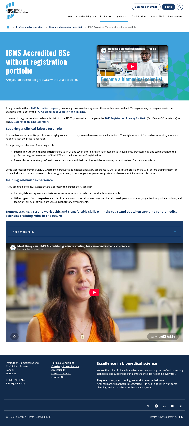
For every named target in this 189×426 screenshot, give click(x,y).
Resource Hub (175, 16)
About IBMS (157, 16)
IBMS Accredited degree (44, 108)
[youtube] (172, 406)
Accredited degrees (85, 16)
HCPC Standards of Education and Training (60, 111)
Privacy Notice (70, 366)
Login (168, 6)
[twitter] (148, 406)
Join (69, 16)
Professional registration (114, 16)
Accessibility (58, 370)
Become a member (146, 6)
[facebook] (156, 406)
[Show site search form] (180, 7)
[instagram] (180, 406)
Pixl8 (180, 416)
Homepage (8, 27)
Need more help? (23, 231)
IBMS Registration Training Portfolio (125, 118)
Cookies (55, 366)
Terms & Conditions (62, 362)
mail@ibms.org (16, 383)
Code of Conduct (61, 373)
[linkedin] (164, 406)
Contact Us (57, 377)
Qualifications (139, 16)
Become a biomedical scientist (65, 27)
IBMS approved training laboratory (29, 121)
